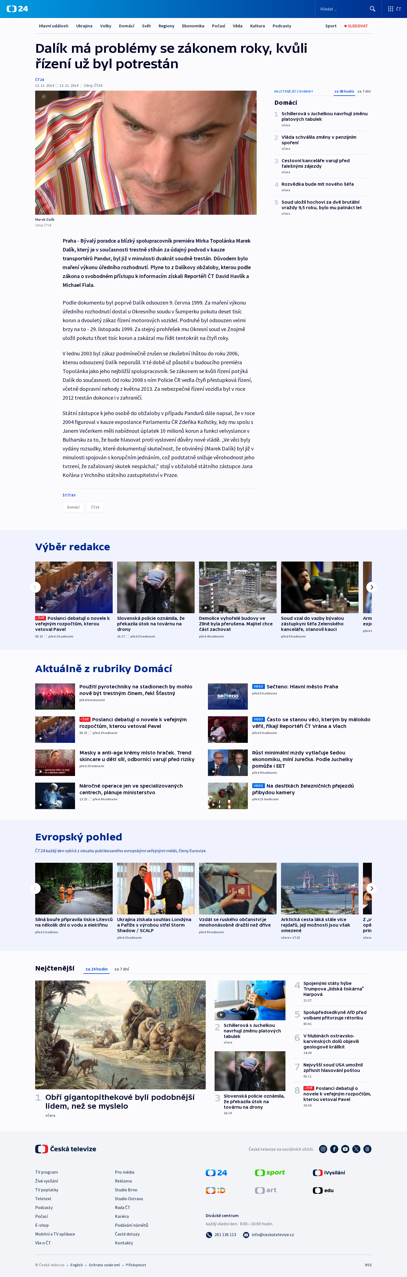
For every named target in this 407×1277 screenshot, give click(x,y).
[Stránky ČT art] (265, 1190)
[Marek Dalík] (146, 153)
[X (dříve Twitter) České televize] (356, 1149)
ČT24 (39, 79)
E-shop (42, 1225)
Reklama (123, 1181)
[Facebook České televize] (334, 1149)
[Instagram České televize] (323, 1149)
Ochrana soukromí (104, 1264)
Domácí (126, 25)
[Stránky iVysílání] (329, 1172)
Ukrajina (84, 25)
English (77, 1264)
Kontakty (124, 1242)
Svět (146, 25)
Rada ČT (122, 1207)
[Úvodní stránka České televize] (66, 1149)
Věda (238, 25)
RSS (368, 1264)
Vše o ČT (43, 1242)
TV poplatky (46, 1189)
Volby (105, 25)
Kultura (257, 25)
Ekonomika (193, 25)
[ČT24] (17, 9)
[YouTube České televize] (345, 1149)
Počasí (218, 25)
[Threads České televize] (367, 1149)
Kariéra (122, 1216)
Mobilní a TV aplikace (55, 1234)
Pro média (124, 1172)
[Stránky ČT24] (216, 1172)
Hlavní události (53, 25)
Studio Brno (126, 1189)
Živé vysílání (46, 1181)
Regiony (166, 25)
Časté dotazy (127, 1234)
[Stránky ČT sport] (270, 1172)
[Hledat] (373, 9)
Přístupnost (136, 1264)
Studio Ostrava (129, 1198)
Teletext (43, 1198)
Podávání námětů (131, 1225)
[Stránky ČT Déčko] (215, 1190)
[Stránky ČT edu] (323, 1190)
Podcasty (282, 25)
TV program (46, 1172)
